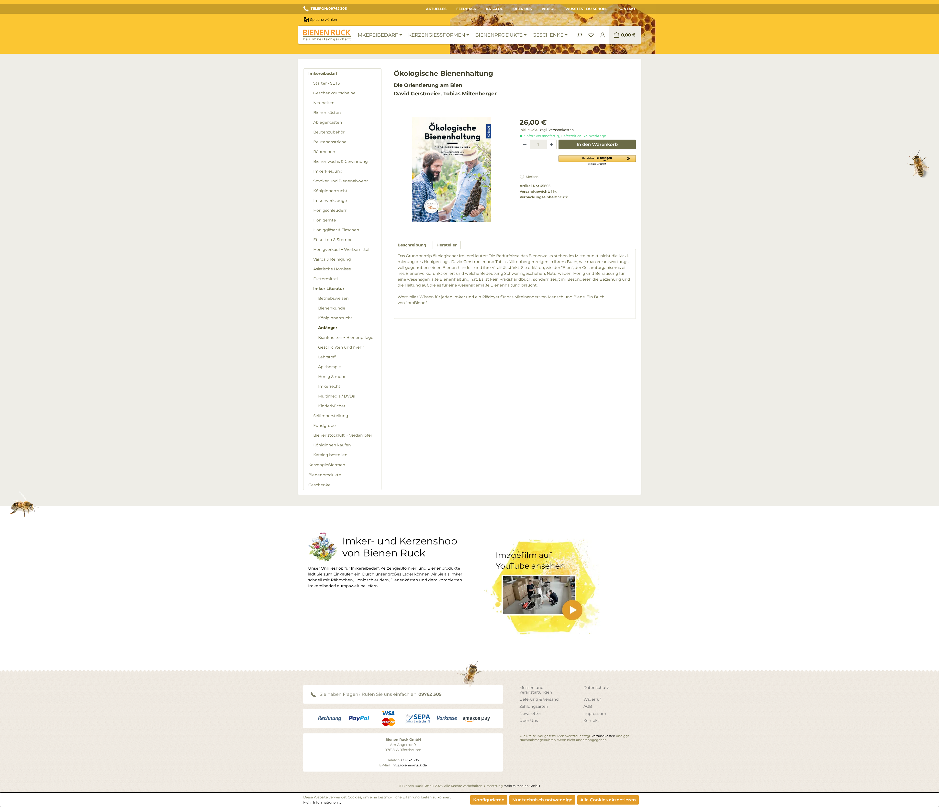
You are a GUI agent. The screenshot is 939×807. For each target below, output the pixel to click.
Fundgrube (324, 425)
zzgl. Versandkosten (557, 130)
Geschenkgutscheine (334, 93)
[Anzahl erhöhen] (552, 144)
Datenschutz (596, 687)
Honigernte (324, 220)
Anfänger (327, 327)
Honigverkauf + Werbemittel (341, 249)
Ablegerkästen (327, 122)
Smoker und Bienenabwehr (340, 181)
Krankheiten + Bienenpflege (345, 337)
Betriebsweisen (333, 298)
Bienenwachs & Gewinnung (340, 161)
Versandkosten (603, 736)
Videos (549, 9)
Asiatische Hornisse (332, 269)
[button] (597, 160)
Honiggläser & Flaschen (336, 230)
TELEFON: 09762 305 (329, 8)
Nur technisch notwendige (542, 800)
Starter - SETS (326, 83)
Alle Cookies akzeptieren (608, 800)
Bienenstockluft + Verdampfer (342, 435)
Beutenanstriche (330, 142)
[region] (452, 174)
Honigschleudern (330, 210)
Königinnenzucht (330, 190)
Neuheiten (324, 102)
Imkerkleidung (328, 171)
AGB (587, 706)
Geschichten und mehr (341, 347)
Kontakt (627, 9)
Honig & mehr (332, 376)
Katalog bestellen (330, 455)
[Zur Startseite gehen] (326, 35)
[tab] (412, 245)
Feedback (466, 9)
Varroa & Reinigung (332, 259)
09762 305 (430, 694)
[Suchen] (579, 35)
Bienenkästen (327, 112)
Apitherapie (329, 367)
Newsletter (530, 713)
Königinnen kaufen (332, 445)
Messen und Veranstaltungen (535, 690)
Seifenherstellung (330, 415)
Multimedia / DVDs (336, 396)
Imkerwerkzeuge (330, 200)
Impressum (594, 713)
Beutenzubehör (329, 132)
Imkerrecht (329, 386)
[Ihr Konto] (603, 35)
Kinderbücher (331, 406)
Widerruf (592, 699)
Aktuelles (436, 9)
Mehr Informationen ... (322, 802)
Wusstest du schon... (587, 9)
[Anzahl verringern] (525, 144)
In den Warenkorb (597, 144)
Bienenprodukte (324, 475)
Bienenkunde (331, 308)
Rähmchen (324, 151)
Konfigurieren (488, 800)
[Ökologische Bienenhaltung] (451, 169)
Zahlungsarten (533, 706)
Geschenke (319, 485)
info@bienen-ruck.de (409, 765)
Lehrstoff (326, 357)
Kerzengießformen (326, 465)
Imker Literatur (328, 288)
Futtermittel (325, 278)
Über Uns (522, 9)
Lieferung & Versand (539, 699)
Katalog (494, 9)
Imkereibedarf (322, 73)
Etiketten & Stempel (333, 239)
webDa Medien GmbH (522, 786)
